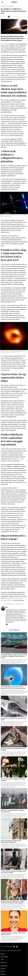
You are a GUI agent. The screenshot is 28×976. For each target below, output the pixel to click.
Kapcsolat (3, 962)
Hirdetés (3, 974)
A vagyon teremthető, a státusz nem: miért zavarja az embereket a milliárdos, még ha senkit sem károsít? (14, 656)
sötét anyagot (20, 459)
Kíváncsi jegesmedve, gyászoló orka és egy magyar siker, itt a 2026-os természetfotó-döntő (13, 687)
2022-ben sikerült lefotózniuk (18, 350)
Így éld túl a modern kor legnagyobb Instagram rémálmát (13, 749)
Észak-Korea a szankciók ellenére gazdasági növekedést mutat (12, 811)
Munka (3, 971)
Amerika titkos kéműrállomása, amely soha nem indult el (13, 718)
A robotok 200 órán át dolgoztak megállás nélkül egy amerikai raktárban (13, 871)
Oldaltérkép (4, 966)
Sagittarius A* (14, 75)
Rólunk (3, 954)
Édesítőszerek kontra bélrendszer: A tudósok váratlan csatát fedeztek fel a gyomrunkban (13, 902)
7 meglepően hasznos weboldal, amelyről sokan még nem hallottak (13, 933)
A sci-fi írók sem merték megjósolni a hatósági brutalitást (13, 779)
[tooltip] (6, 604)
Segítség (3, 968)
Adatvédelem (4, 957)
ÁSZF (2, 959)
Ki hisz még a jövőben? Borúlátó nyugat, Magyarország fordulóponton (11, 841)
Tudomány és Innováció (7, 6)
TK (11, 16)
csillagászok (5, 44)
